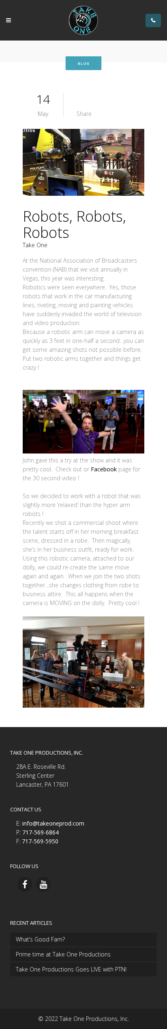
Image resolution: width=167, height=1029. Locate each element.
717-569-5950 (40, 841)
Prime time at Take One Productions (63, 954)
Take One (35, 245)
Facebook (104, 469)
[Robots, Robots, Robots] (83, 164)
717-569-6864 (40, 832)
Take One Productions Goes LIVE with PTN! (71, 969)
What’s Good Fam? (40, 939)
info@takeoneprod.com (53, 823)
